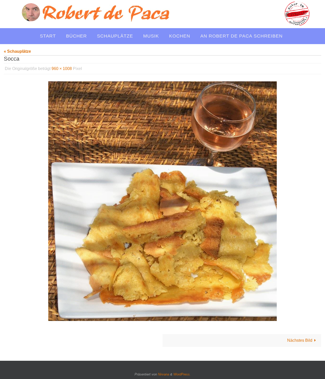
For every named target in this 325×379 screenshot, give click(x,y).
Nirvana (163, 374)
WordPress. (182, 374)
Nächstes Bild (299, 340)
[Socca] (162, 201)
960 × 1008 (62, 68)
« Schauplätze (17, 51)
